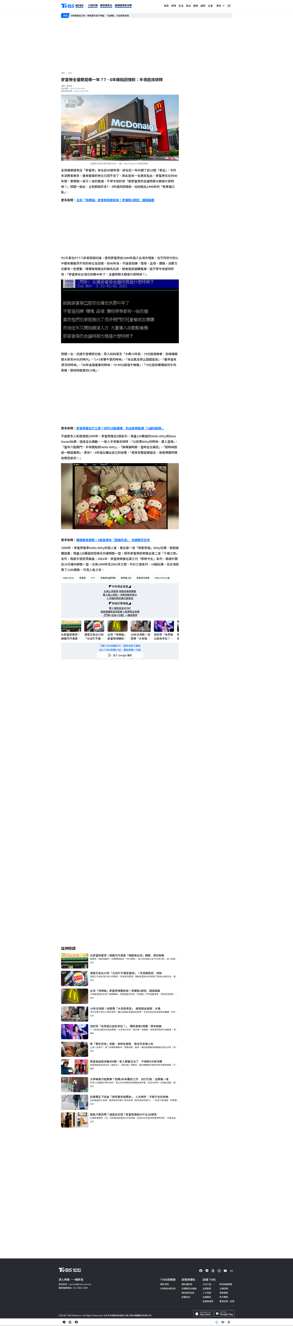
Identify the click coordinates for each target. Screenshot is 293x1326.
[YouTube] (225, 1271)
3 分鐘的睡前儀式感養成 (120, 598)
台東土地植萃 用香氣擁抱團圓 (120, 591)
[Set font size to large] (229, 1322)
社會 (210, 5)
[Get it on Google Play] (224, 1313)
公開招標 (223, 1288)
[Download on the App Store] (203, 1313)
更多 (219, 5)
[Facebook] (201, 1271)
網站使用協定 (188, 1292)
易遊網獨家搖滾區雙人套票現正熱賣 (119, 611)
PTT (93, 577)
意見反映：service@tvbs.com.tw (75, 1284)
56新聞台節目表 (167, 1288)
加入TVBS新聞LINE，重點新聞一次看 (120, 650)
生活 (181, 5)
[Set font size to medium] (223, 1322)
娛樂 (195, 5)
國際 (203, 5)
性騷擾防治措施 (189, 1288)
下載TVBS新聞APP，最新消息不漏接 (120, 645)
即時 (173, 5)
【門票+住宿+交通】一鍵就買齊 (120, 615)
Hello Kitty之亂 (162, 577)
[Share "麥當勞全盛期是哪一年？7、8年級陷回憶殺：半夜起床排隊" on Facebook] (76, 1322)
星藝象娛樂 (208, 1301)
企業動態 (207, 1288)
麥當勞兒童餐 (143, 577)
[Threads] (213, 1271)
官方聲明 (223, 1296)
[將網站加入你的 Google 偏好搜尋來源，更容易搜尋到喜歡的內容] (120, 655)
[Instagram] (219, 1271)
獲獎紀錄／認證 (226, 1301)
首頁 (166, 5)
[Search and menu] (229, 6)
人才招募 (207, 1292)
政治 (188, 5)
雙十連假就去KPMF (120, 608)
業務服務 (223, 1292)
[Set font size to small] (217, 1322)
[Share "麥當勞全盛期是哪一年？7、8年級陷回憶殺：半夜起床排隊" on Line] (64, 1322)
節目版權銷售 (225, 1284)
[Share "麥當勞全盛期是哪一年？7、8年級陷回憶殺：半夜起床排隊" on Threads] (70, 1322)
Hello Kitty (68, 577)
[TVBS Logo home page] (72, 6)
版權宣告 (186, 1296)
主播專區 (207, 1296)
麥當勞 (82, 577)
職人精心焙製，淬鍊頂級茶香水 (120, 594)
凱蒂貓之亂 (126, 577)
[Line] (207, 1271)
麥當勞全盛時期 (108, 577)
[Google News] (231, 1271)
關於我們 (164, 1284)
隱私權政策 (187, 1284)
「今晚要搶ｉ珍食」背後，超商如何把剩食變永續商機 (95, 15)
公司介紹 (207, 1284)
